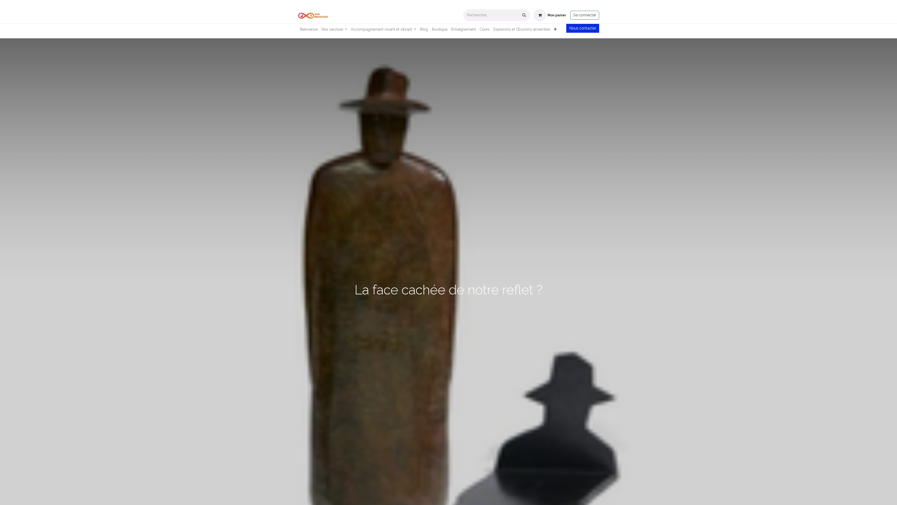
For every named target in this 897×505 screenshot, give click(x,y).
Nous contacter (582, 28)
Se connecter (584, 15)
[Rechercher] (524, 15)
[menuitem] (309, 29)
